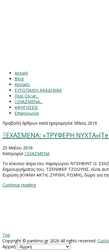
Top (6, 235)
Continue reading (19, 185)
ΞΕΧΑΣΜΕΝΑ (37, 153)
